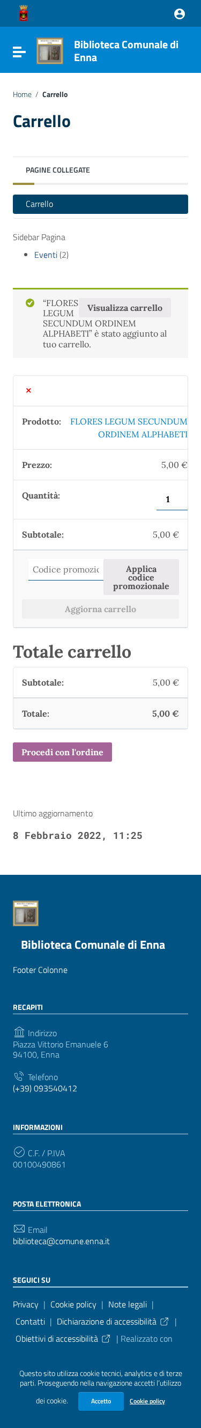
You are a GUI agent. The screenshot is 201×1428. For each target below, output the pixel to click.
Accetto (101, 1401)
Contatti (30, 1321)
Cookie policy (147, 1401)
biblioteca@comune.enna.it (61, 1241)
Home (22, 94)
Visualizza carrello (124, 307)
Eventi (45, 254)
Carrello (39, 203)
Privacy (26, 1304)
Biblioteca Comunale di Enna (126, 50)
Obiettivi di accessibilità (57, 1338)
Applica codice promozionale (141, 577)
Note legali (127, 1304)
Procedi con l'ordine (62, 752)
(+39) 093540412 (45, 1088)
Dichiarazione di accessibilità (107, 1321)
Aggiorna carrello (100, 609)
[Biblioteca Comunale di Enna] (49, 49)
